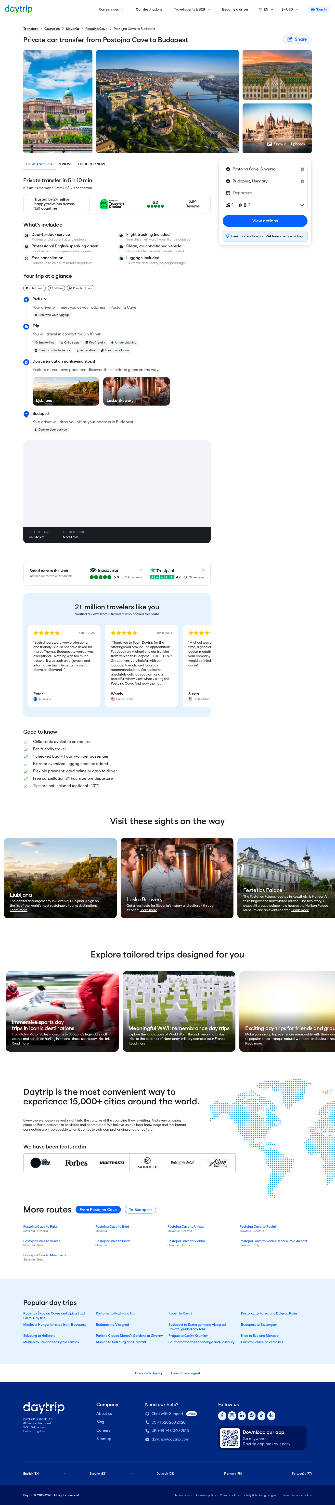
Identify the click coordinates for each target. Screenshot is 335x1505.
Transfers (30, 29)
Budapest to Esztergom (259, 1324)
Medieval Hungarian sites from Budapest (54, 1324)
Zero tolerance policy (297, 1495)
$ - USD (287, 9)
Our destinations (149, 9)
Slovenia (72, 29)
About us (104, 1413)
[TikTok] (261, 1415)
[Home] (18, 9)
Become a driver (235, 9)
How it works (39, 164)
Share (301, 39)
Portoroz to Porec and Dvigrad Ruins (269, 1313)
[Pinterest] (252, 1415)
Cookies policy (206, 1495)
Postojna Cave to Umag (186, 1226)
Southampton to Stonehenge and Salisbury (201, 1342)
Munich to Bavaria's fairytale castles (51, 1342)
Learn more (18, 910)
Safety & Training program (261, 1495)
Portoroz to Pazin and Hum (116, 1313)
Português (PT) (302, 1473)
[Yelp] (271, 1415)
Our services (109, 9)
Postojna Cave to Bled (112, 1226)
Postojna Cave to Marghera (44, 1255)
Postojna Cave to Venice (42, 1241)
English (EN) (31, 1473)
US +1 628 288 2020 (169, 1422)
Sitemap (103, 1439)
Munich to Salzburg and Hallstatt (121, 1342)
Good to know (91, 164)
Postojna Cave (96, 29)
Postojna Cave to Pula (40, 1226)
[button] (64, 665)
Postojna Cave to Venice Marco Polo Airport (273, 1241)
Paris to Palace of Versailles (262, 1342)
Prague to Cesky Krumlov (188, 1336)
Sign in (321, 9)
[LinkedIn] (242, 1415)
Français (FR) (233, 1473)
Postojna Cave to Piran (112, 1241)
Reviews (65, 164)
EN (266, 9)
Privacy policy (229, 1495)
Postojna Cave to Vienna (186, 1241)
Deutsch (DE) (165, 1473)
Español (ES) (98, 1473)
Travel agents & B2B (189, 9)
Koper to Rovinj (180, 1313)
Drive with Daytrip (149, 1373)
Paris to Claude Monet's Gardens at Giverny (129, 1336)
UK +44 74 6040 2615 (170, 1430)
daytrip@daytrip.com (170, 1439)
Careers (103, 1430)
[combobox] (265, 169)
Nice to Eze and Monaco (260, 1336)
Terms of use (183, 1495)
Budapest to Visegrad (112, 1324)
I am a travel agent (185, 1373)
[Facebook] (222, 1415)
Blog (100, 1422)
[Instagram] (232, 1415)
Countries (52, 29)
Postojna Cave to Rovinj (258, 1226)
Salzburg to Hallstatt (39, 1336)
